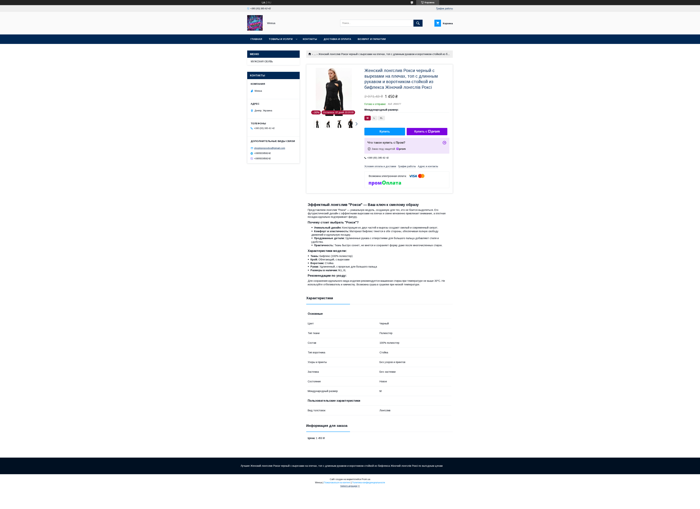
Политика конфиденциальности (368, 482)
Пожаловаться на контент (337, 482)
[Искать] (418, 23)
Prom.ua (366, 479)
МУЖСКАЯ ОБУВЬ (262, 61)
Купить (385, 131)
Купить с (420, 131)
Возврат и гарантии (372, 39)
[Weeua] (255, 29)
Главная (256, 39)
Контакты (310, 39)
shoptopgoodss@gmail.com (269, 148)
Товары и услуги (281, 39)
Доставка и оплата (337, 39)
